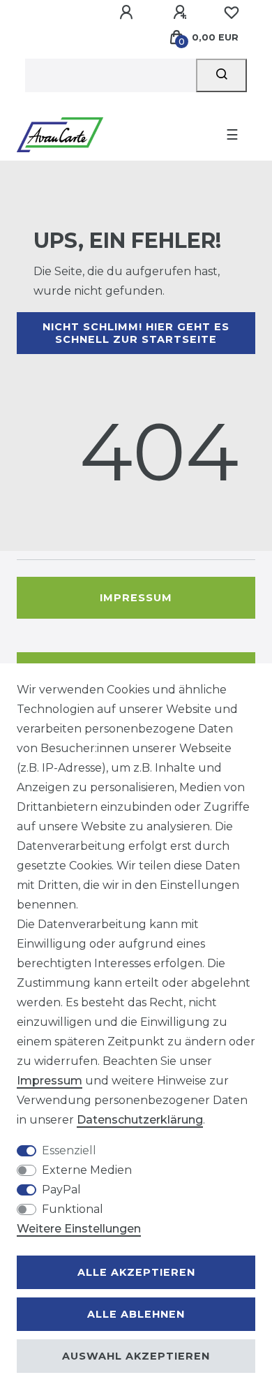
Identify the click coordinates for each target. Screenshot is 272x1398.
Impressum (136, 597)
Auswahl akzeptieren (136, 1356)
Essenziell (69, 1150)
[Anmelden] (128, 12)
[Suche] (221, 75)
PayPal (61, 1189)
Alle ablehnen (136, 1314)
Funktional (72, 1209)
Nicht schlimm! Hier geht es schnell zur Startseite (136, 333)
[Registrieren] (182, 12)
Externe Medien (87, 1170)
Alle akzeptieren (136, 1272)
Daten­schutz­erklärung (140, 1119)
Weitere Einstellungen (79, 1228)
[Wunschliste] (231, 12)
